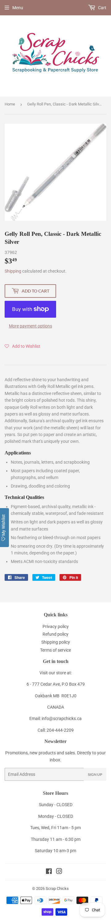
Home (10, 104)
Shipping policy (55, 642)
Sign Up (95, 774)
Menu (17, 7)
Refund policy (55, 634)
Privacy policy (56, 626)
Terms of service (55, 650)
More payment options (30, 326)
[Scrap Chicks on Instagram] (59, 872)
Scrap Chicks (57, 888)
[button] (22, 346)
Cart (101, 7)
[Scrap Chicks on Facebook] (49, 872)
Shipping (13, 271)
